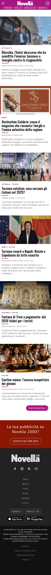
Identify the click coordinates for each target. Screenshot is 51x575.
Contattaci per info (25, 441)
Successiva (37, 408)
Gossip (25, 493)
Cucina (25, 502)
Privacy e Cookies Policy (25, 551)
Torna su (25, 560)
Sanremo (8, 8)
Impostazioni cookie (25, 555)
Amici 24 (18, 8)
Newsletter (30, 8)
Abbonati (43, 8)
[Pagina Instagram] (47, 3)
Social (25, 488)
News (25, 479)
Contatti (25, 546)
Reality (25, 484)
